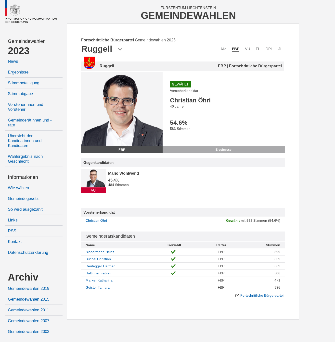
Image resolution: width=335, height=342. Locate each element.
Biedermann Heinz (100, 252)
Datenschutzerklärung (28, 252)
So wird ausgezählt (25, 209)
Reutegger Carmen (101, 266)
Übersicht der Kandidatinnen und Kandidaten (24, 141)
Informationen (23, 177)
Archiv (23, 277)
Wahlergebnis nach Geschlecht (25, 159)
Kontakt (15, 241)
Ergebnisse (18, 72)
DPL (269, 49)
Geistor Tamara (98, 287)
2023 (18, 51)
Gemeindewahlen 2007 (28, 320)
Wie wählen (18, 187)
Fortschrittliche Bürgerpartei (261, 295)
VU (247, 49)
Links (13, 220)
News (13, 61)
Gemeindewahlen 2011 (28, 310)
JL (280, 49)
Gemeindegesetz (23, 198)
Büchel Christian (98, 259)
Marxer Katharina (99, 280)
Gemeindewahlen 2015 (28, 299)
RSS (12, 231)
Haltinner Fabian (98, 273)
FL (258, 49)
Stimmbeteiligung (23, 83)
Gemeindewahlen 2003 (28, 331)
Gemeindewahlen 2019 (28, 288)
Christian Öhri (96, 220)
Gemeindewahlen (27, 41)
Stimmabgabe (20, 93)
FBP (235, 49)
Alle (223, 49)
